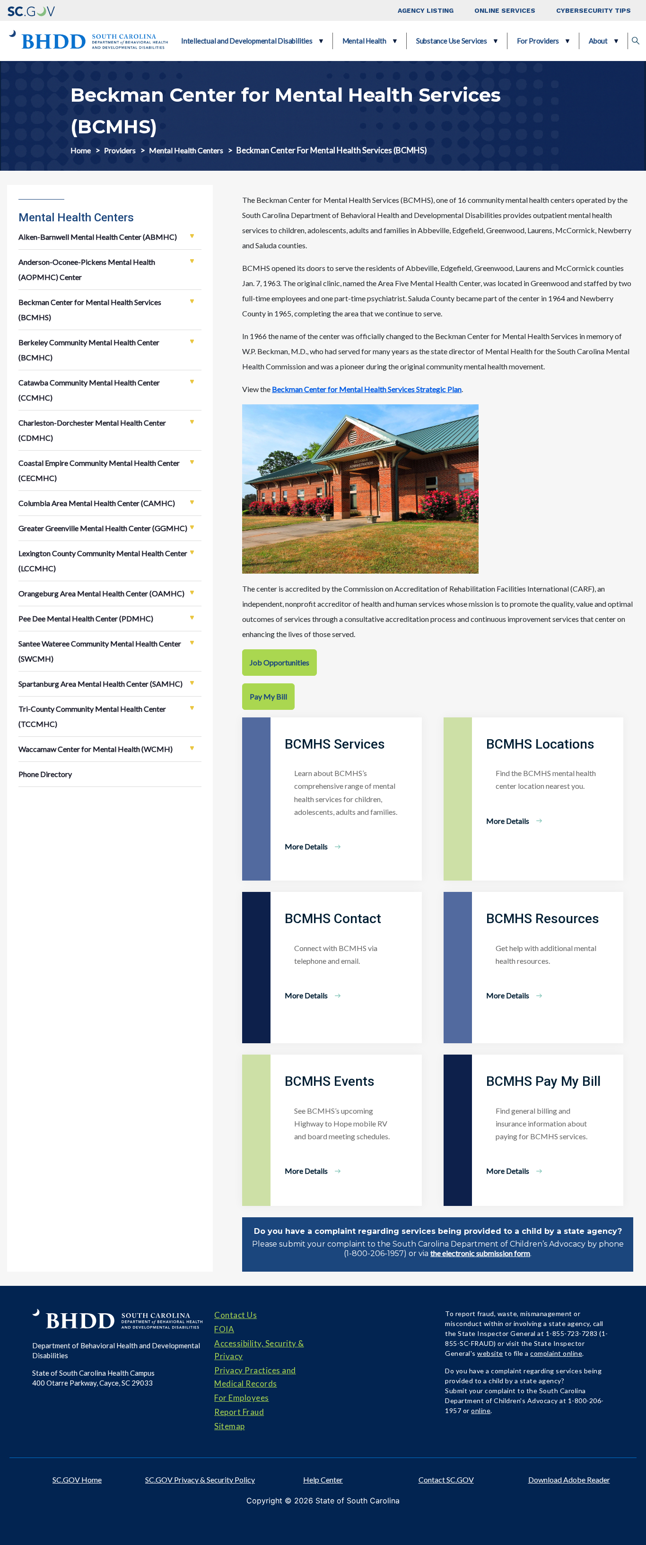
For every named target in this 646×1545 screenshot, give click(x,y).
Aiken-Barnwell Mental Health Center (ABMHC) (97, 236)
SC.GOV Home (77, 1479)
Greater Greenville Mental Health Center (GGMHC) (102, 528)
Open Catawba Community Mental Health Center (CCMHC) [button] (192, 381)
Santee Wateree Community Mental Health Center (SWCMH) (99, 651)
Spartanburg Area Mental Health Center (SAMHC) (100, 683)
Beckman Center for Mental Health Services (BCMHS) (89, 309)
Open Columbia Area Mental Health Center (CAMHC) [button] (192, 502)
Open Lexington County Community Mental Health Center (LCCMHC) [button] (192, 552)
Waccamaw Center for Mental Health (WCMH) (95, 748)
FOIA (224, 1329)
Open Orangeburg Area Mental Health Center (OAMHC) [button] (192, 592)
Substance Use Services (451, 40)
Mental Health (364, 40)
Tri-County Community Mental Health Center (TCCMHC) (92, 716)
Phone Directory (45, 773)
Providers (120, 150)
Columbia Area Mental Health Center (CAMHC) (96, 502)
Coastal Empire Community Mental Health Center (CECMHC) (99, 470)
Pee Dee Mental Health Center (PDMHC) (85, 618)
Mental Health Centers (186, 150)
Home (80, 150)
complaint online (556, 1353)
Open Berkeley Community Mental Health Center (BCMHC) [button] (192, 341)
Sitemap (229, 1426)
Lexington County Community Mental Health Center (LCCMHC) (102, 561)
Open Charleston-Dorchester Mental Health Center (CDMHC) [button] (192, 421)
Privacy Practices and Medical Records (255, 1376)
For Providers (538, 40)
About (598, 40)
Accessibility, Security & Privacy (259, 1349)
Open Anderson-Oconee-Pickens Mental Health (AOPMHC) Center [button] (192, 261)
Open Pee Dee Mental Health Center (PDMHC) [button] (192, 617)
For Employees (241, 1398)
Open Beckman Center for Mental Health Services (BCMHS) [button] (192, 301)
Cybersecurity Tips (593, 10)
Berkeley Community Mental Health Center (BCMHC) (88, 350)
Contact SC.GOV (446, 1479)
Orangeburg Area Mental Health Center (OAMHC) (101, 593)
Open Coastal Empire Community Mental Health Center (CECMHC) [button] (192, 462)
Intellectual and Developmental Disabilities (247, 40)
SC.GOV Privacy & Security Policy (200, 1479)
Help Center (323, 1479)
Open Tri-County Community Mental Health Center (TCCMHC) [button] (192, 707)
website (490, 1353)
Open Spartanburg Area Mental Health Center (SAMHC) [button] (192, 682)
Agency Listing (426, 10)
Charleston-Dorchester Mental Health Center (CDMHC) (92, 430)
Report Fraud (239, 1412)
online (480, 1410)
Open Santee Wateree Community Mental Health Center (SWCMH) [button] (192, 642)
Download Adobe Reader (569, 1479)
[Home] (88, 41)
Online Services (504, 10)
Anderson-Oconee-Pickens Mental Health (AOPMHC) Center (86, 269)
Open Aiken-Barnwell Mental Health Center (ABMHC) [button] (192, 236)
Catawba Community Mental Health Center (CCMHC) (89, 390)
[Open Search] (635, 41)
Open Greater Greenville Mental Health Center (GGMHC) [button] (192, 527)
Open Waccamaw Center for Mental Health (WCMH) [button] (192, 748)
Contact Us (235, 1315)
